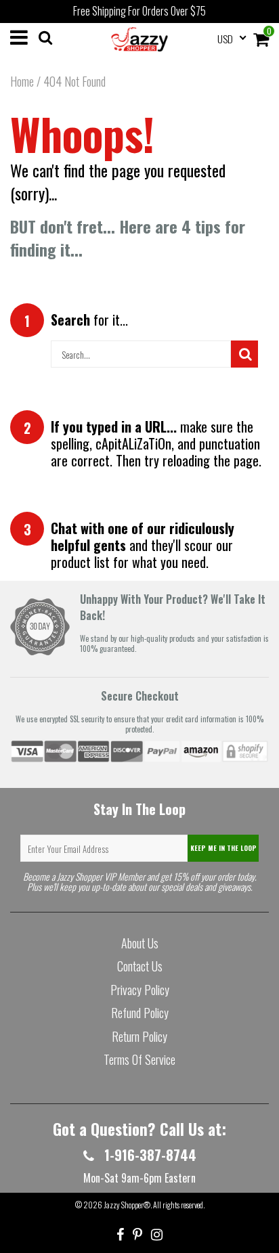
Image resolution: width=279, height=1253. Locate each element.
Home (22, 81)
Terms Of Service (139, 1059)
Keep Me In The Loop (223, 848)
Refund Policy (140, 1012)
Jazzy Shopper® (127, 1204)
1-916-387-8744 (148, 1155)
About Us (139, 943)
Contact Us (140, 966)
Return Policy (139, 1036)
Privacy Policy (139, 989)
